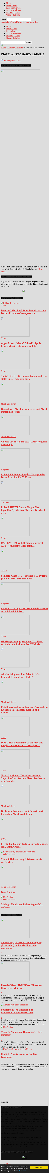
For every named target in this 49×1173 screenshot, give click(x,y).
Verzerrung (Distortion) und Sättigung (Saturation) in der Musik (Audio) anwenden (21, 945)
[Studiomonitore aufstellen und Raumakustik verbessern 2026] (14, 1005)
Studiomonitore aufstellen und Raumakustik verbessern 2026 (17, 1011)
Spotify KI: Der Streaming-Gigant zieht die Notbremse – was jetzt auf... (24, 377)
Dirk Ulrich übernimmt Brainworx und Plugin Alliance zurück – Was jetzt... (22, 744)
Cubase (4, 571)
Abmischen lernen (13, 10)
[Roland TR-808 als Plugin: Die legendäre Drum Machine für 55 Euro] (15, 467)
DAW (3, 839)
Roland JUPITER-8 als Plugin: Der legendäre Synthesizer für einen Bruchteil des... (23, 510)
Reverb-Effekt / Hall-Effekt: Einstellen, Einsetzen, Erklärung (21, 986)
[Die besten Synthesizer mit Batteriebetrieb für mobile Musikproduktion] (15, 804)
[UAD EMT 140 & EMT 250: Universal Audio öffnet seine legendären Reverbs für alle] (15, 536)
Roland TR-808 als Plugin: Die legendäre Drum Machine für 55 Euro (23, 476)
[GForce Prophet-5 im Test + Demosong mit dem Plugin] (15, 434)
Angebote (5, 469)
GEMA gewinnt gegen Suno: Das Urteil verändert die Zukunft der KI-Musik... (22, 643)
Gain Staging (8, 892)
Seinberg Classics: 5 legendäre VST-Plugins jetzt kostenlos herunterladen (24, 577)
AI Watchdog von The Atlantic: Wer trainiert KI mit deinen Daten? (20, 675)
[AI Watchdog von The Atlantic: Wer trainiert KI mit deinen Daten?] (15, 667)
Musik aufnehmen (8, 404)
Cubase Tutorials (13, 15)
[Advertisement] (27, 1086)
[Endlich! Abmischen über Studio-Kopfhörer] (16, 1049)
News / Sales (11, 5)
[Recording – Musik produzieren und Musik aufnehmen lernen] (15, 401)
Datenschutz (11, 1164)
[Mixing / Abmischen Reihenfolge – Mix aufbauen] (7, 897)
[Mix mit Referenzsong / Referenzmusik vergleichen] (18, 852)
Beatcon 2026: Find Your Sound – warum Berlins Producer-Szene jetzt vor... (23, 312)
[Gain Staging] (15, 884)
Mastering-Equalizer (15, 48)
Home (8, 3)
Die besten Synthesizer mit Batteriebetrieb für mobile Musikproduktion (23, 812)
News (3, 305)
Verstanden (38, 1167)
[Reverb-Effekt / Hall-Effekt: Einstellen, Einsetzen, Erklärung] (15, 980)
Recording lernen (13, 8)
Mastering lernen (13, 12)
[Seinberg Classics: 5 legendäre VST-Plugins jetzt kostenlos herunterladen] (15, 568)
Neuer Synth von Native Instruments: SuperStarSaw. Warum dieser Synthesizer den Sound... (23, 778)
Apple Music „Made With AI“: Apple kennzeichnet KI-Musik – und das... (21, 344)
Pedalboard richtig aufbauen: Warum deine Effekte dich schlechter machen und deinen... (24, 710)
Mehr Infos (22, 1171)
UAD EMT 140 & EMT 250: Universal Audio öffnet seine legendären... (22, 544)
